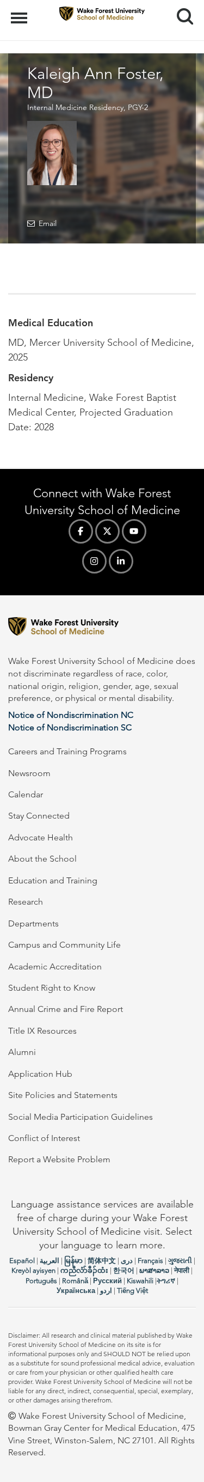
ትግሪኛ (166, 1281)
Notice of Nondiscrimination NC (70, 715)
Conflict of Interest (44, 1138)
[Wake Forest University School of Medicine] (102, 628)
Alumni (22, 1052)
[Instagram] (94, 561)
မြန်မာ (73, 1261)
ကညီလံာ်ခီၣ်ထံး (84, 1270)
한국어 (123, 1270)
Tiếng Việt (132, 1290)
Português (41, 1281)
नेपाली (181, 1270)
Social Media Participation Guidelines (80, 1117)
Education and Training (52, 880)
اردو (106, 1290)
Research (25, 901)
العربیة (49, 1261)
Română (75, 1281)
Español (22, 1261)
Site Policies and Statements (63, 1095)
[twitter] (107, 531)
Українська (76, 1290)
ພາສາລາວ (154, 1270)
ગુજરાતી (180, 1261)
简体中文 (102, 1261)
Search (181, 7)
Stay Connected (39, 815)
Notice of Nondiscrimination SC (70, 727)
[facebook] (81, 531)
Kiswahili (140, 1281)
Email (48, 223)
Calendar (25, 794)
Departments (33, 923)
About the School (42, 858)
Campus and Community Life (64, 945)
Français (150, 1261)
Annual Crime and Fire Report (65, 1009)
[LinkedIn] (121, 561)
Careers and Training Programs (67, 751)
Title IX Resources (42, 1031)
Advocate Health (40, 837)
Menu (20, 12)
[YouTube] (134, 531)
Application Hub (40, 1074)
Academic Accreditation (55, 966)
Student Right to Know (51, 988)
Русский (107, 1281)
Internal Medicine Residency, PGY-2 (87, 107)
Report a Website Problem (59, 1159)
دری (127, 1261)
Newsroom (29, 773)
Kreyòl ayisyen (33, 1270)
